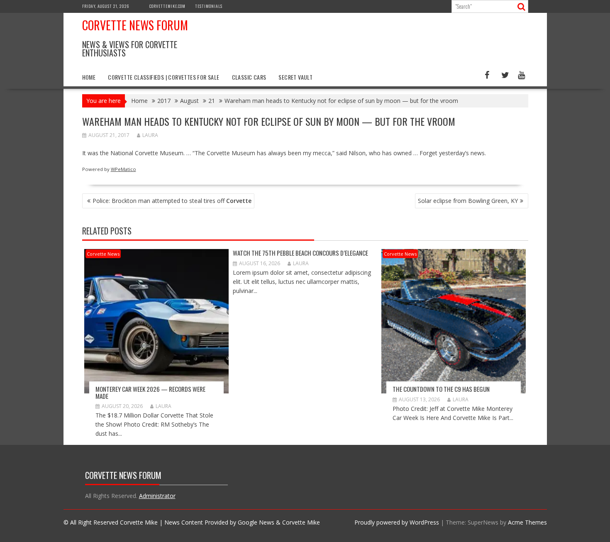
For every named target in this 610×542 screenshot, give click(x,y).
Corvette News (103, 254)
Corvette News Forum (135, 25)
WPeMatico (123, 169)
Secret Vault (295, 77)
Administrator (157, 496)
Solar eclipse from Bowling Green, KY (468, 201)
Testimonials (208, 6)
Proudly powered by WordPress (396, 522)
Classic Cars (249, 77)
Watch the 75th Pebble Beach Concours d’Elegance (300, 252)
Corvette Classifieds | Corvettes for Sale (163, 77)
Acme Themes (527, 522)
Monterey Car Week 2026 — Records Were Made (150, 392)
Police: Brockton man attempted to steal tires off (172, 201)
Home (89, 77)
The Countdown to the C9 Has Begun (441, 388)
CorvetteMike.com (167, 6)
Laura (150, 135)
